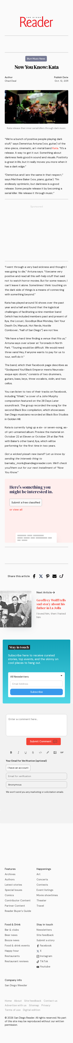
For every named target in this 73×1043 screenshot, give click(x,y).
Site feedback (45, 935)
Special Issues (13, 890)
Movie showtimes (47, 895)
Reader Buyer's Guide (18, 911)
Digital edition (31, 1010)
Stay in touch (44, 924)
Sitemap (34, 1005)
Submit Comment (40, 741)
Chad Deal (10, 80)
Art (38, 874)
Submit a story (45, 940)
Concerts (42, 879)
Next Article (44, 592)
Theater (41, 900)
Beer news (11, 935)
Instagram (45, 956)
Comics (9, 895)
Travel (40, 905)
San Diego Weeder (16, 985)
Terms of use (13, 1010)
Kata (55, 148)
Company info (13, 980)
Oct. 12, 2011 (61, 80)
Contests (42, 884)
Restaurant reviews (17, 961)
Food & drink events (17, 945)
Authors (10, 879)
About (18, 1001)
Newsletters (44, 930)
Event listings (44, 890)
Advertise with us (15, 1005)
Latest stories (13, 884)
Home (8, 1001)
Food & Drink (13, 924)
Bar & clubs (12, 930)
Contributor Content (18, 900)
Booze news (12, 940)
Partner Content (15, 905)
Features (10, 869)
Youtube (44, 966)
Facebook (45, 945)
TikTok (43, 961)
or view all (16, 509)
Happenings (43, 869)
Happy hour (12, 951)
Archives (10, 874)
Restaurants (12, 956)
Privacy (45, 1005)
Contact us (50, 1001)
